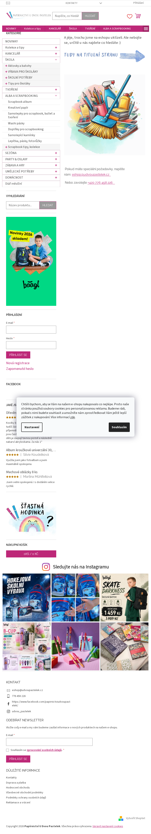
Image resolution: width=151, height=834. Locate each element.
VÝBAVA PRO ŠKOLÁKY (23, 72)
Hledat (90, 15)
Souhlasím (119, 427)
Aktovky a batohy (19, 66)
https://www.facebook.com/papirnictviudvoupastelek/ (41, 704)
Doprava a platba (16, 783)
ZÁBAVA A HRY (14, 165)
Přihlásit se (18, 355)
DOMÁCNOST (14, 177)
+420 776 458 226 (101, 182)
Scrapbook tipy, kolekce (24, 147)
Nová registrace (17, 363)
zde (72, 417)
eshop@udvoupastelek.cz (91, 174)
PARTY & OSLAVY (16, 159)
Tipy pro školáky (19, 83)
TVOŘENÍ (11, 89)
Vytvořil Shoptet (135, 818)
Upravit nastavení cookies (108, 826)
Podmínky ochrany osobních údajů (26, 798)
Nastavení (32, 427)
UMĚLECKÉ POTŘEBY (19, 171)
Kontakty (71, 3)
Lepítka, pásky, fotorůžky (25, 141)
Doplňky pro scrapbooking (26, 129)
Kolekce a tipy (14, 47)
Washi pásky (16, 123)
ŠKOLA (9, 60)
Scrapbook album (20, 102)
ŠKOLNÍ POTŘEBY (20, 77)
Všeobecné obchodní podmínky (24, 793)
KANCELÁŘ (12, 53)
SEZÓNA (11, 153)
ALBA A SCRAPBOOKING (21, 96)
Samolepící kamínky (21, 135)
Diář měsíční (13, 183)
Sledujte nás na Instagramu (81, 566)
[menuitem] (11, 29)
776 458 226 (19, 696)
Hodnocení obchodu (18, 788)
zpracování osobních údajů (44, 750)
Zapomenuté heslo (20, 369)
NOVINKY (11, 41)
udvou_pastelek (21, 711)
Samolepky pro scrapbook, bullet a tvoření (31, 115)
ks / (31, 553)
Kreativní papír (18, 107)
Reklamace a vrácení (18, 803)
